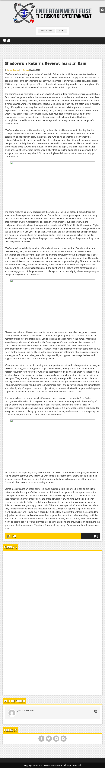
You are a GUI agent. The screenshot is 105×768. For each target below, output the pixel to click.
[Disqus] (52, 587)
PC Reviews (25, 70)
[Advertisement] (52, 51)
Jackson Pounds (13, 70)
